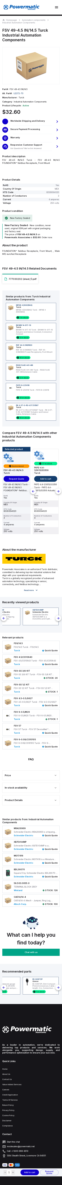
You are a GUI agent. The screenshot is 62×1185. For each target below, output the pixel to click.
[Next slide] (58, 491)
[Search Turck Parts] (24, 562)
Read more (29, 590)
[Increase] (13, 1172)
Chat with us (31, 952)
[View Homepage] (21, 7)
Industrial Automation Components (18, 22)
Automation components (33, 20)
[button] (31, 121)
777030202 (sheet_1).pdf (22, 279)
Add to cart (29, 1172)
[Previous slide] (33, 491)
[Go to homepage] (31, 1029)
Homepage (11, 20)
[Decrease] (5, 1172)
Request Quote (49, 1172)
